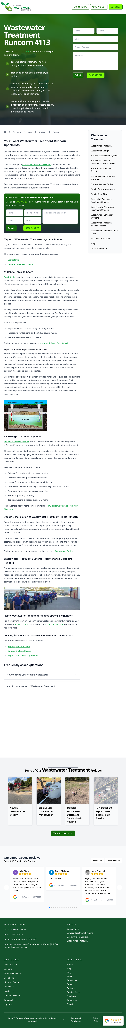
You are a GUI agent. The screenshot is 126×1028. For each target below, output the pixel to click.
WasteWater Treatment (77, 941)
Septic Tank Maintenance (103, 189)
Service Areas (73, 992)
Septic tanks (13, 260)
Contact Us (72, 1000)
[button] (42, 674)
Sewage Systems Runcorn (20, 651)
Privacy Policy (96, 1019)
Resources (72, 980)
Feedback (71, 996)
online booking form (54, 624)
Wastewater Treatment (101, 146)
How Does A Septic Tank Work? (53, 343)
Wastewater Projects (100, 238)
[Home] (17, 7)
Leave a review (113, 860)
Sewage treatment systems (20, 264)
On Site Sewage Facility (102, 184)
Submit (78, 75)
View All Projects (61, 833)
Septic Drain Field (99, 194)
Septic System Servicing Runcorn (23, 655)
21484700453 (16, 934)
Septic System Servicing (78, 937)
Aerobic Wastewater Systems (104, 155)
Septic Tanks (73, 929)
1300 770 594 (99, 7)
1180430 (23, 929)
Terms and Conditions (76, 1019)
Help (93, 243)
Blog (69, 972)
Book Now (115, 7)
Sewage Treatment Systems (80, 933)
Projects (71, 976)
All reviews (97, 860)
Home (70, 964)
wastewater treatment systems (36, 164)
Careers (70, 984)
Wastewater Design (64, 551)
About (70, 1004)
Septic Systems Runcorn (19, 646)
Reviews (71, 988)
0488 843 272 (80, 7)
